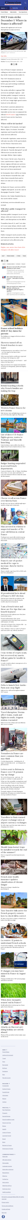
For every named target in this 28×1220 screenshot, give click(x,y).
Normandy (5, 1065)
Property (4, 1113)
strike (18, 256)
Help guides (5, 1163)
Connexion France (8, 1154)
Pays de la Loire (6, 1078)
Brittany (4, 1068)
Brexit (4, 1139)
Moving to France (7, 1145)
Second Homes (6, 1116)
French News (4, 12)
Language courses (7, 1166)
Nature (4, 1099)
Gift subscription (6, 1160)
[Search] (25, 3)
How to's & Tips (6, 1123)
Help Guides (13, 12)
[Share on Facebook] (11, 64)
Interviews (5, 1095)
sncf (3, 256)
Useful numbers (6, 1192)
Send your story (6, 1189)
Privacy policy (5, 1202)
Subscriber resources (7, 1169)
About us (4, 1176)
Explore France (6, 1089)
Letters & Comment (7, 1055)
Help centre (5, 1182)
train (24, 256)
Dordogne (5, 1071)
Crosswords (5, 1086)
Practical (5, 1107)
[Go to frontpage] (13, 3)
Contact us (5, 1179)
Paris (3, 1062)
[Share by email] (16, 64)
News (4, 1050)
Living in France (6, 1132)
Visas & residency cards (8, 1119)
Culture (4, 1102)
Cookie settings (6, 1209)
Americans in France (7, 1149)
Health (4, 1129)
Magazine (5, 1083)
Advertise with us (7, 1186)
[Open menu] (5, 8)
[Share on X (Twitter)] (14, 64)
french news (10, 256)
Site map (4, 1213)
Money (4, 1126)
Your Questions (23, 12)
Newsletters (5, 1173)
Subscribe (15, 8)
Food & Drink (5, 1092)
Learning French (6, 1136)
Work (3, 1142)
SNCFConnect (10, 114)
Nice (3, 1075)
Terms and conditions (7, 1206)
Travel (4, 1058)
